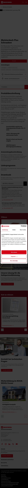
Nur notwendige (14, 260)
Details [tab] (14, 229)
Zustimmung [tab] (5, 229)
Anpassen (13, 256)
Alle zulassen (14, 252)
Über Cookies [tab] (23, 229)
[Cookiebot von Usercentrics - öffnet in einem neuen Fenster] (21, 226)
